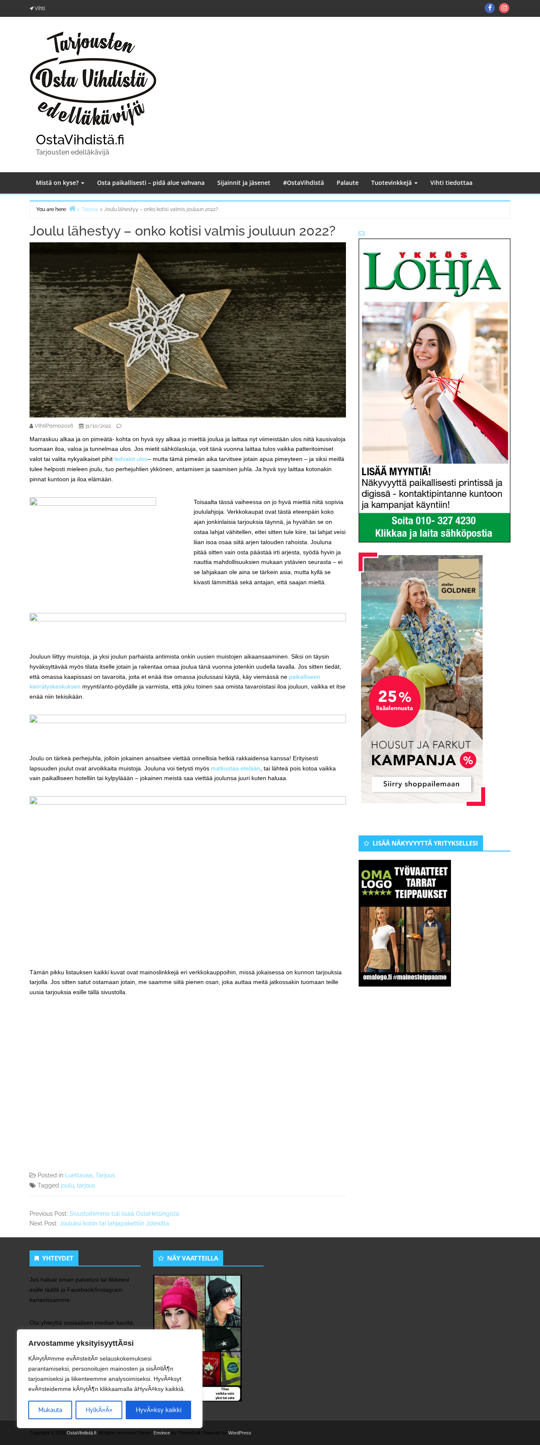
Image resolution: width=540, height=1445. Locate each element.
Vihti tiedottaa (451, 183)
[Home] (72, 208)
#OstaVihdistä (303, 183)
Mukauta (50, 1410)
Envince (162, 1432)
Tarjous (105, 1175)
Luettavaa (78, 1175)
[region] (109, 1378)
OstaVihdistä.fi (80, 139)
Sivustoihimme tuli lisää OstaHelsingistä (124, 1213)
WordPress (239, 1432)
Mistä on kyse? (58, 183)
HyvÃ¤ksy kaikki (158, 1410)
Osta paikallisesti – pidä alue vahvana (151, 183)
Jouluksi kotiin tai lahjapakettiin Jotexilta (114, 1223)
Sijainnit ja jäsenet (243, 183)
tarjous (86, 1185)
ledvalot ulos (131, 458)
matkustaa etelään (235, 768)
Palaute (348, 183)
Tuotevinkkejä (392, 183)
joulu (67, 1185)
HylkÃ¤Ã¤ (99, 1410)
